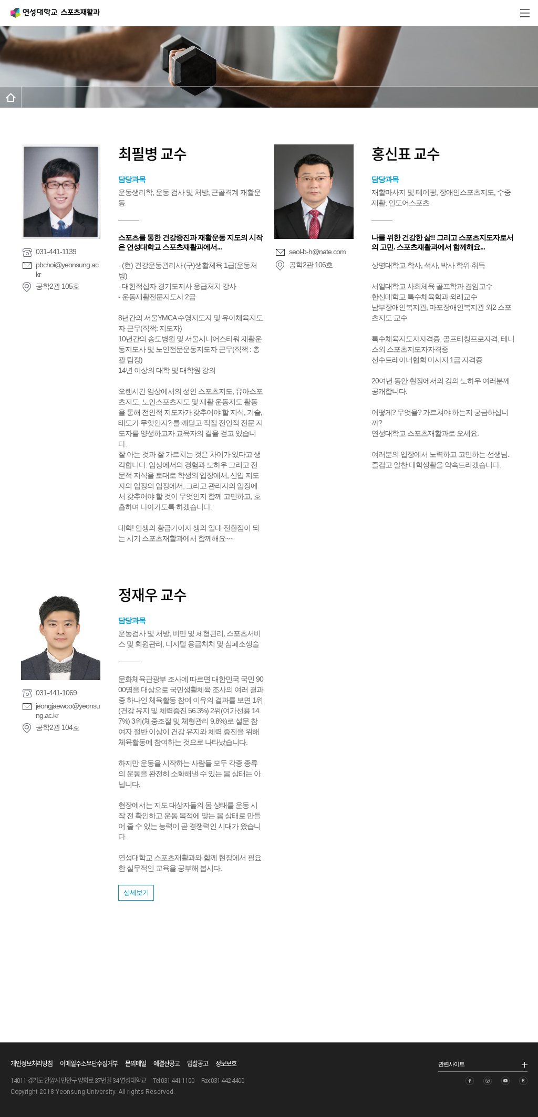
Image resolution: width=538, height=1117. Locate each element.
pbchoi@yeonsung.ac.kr (68, 269)
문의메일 (135, 1064)
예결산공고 (166, 1064)
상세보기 (136, 892)
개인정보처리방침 (32, 1064)
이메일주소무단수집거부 (89, 1064)
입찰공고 (197, 1064)
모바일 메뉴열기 (525, 13)
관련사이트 (451, 1064)
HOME (11, 97)
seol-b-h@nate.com (317, 251)
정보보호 (225, 1064)
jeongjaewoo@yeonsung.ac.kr (68, 710)
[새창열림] (469, 1081)
